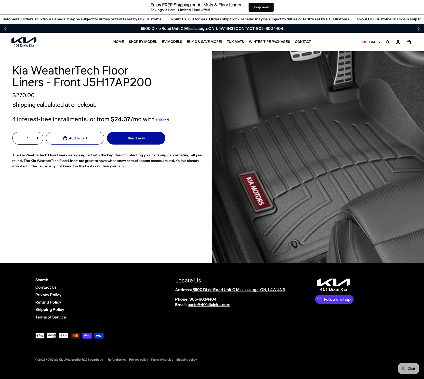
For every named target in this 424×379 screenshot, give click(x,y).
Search (41, 279)
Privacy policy (138, 359)
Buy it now (136, 138)
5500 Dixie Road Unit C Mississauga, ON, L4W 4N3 (238, 289)
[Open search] (387, 42)
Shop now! (261, 7)
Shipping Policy (49, 309)
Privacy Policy (48, 294)
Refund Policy (48, 302)
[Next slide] (418, 28)
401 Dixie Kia (55, 359)
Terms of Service (50, 317)
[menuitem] (118, 42)
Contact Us (45, 287)
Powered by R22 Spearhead (84, 359)
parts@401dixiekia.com (208, 304)
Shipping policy (186, 359)
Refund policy (117, 359)
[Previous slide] (5, 28)
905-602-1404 (202, 299)
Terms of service (162, 359)
